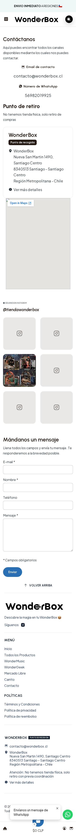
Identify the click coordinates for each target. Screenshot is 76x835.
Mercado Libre (15, 673)
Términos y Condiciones (22, 704)
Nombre (10, 479)
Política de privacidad (20, 710)
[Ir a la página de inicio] (36, 19)
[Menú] (6, 19)
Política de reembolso (20, 716)
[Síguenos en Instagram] (23, 625)
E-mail (9, 462)
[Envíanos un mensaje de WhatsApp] (68, 814)
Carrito (9, 679)
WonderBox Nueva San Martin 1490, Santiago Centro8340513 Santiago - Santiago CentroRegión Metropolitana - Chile (39, 166)
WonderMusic (14, 661)
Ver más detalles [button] (28, 189)
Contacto (11, 685)
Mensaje (10, 515)
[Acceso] (64, 827)
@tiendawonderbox (21, 309)
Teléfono (10, 497)
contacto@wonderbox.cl (38, 75)
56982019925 (38, 95)
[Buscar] (69, 19)
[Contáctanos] (71, 827)
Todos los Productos (19, 655)
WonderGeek (14, 667)
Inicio (8, 649)
